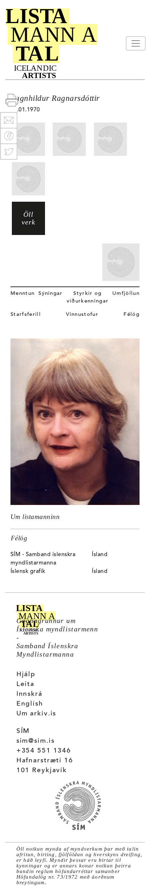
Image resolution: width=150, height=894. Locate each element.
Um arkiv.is (36, 714)
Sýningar (50, 293)
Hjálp (26, 674)
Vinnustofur (82, 314)
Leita (25, 684)
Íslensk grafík (27, 571)
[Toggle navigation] (135, 43)
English (29, 704)
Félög (131, 314)
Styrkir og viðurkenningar (87, 297)
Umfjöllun (126, 293)
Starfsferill (25, 314)
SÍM (23, 731)
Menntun (22, 293)
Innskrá (29, 694)
